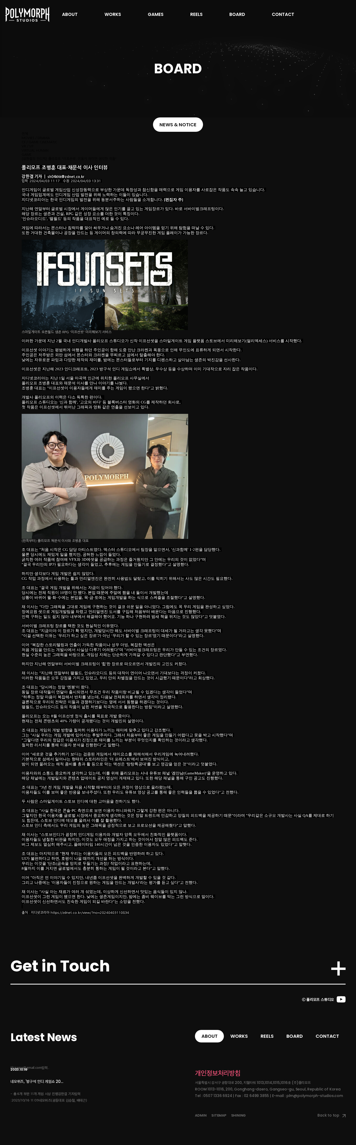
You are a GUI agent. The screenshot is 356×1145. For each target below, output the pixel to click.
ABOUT (70, 14)
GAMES (155, 14)
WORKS (113, 14)
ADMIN (200, 1115)
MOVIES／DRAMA (36, 138)
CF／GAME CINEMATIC (39, 142)
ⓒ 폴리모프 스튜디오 (318, 999)
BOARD (237, 14)
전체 (25, 133)
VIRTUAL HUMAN (35, 150)
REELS (196, 14)
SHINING (238, 1115)
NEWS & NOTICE (178, 124)
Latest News (43, 1037)
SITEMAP (218, 1115)
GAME (27, 154)
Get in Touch (60, 966)
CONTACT (283, 14)
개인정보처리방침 (217, 1073)
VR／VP (27, 146)
